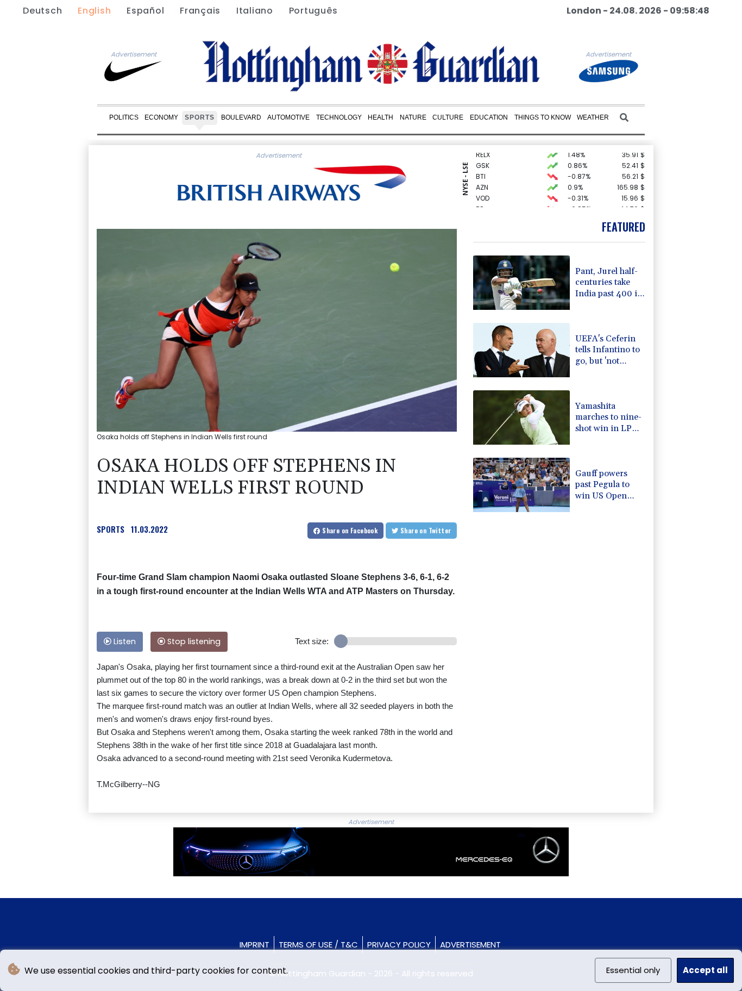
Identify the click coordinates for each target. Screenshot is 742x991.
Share (349, 530)
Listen (123, 641)
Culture (447, 117)
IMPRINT (254, 944)
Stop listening (193, 641)
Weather (593, 117)
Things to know (542, 117)
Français (200, 10)
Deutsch (42, 10)
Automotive (288, 117)
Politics (124, 117)
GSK (482, 158)
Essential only (633, 970)
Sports (200, 117)
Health (380, 117)
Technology (339, 117)
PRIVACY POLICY (399, 944)
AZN (482, 180)
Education (489, 117)
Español (145, 10)
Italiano (254, 10)
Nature (413, 117)
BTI (481, 169)
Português (313, 10)
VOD (482, 191)
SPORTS (110, 529)
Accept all (705, 970)
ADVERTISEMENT (470, 944)
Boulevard (241, 117)
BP (479, 202)
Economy (161, 117)
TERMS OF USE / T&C (318, 944)
